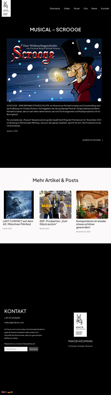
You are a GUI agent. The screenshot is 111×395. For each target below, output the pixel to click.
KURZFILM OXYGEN (92, 140)
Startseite (55, 8)
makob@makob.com (14, 322)
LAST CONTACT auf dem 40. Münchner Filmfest (18, 222)
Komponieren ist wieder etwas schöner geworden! (91, 224)
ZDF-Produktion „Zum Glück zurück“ (53, 222)
